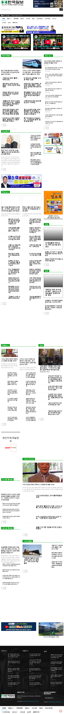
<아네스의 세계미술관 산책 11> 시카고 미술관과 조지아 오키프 (35, 138)
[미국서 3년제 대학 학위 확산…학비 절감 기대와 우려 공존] (25, 262)
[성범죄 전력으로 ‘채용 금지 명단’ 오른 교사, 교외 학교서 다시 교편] (22, 399)
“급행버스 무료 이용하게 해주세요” (14, 297)
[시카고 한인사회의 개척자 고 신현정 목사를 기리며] (9, 353)
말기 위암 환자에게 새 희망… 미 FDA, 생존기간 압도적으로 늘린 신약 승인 (10, 72)
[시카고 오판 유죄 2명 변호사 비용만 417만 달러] (3, 418)
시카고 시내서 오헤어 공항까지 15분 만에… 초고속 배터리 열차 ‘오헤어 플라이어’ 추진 (31, 72)
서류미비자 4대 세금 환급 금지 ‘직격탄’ (32, 101)
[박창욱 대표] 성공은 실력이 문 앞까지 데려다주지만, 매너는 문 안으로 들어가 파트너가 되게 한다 (11, 511)
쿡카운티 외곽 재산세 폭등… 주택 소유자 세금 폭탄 (11, 85)
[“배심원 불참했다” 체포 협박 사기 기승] (25, 298)
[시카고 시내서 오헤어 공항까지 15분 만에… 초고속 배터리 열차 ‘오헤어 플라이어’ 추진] (32, 64)
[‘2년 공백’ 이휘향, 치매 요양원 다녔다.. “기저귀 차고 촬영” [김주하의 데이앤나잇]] (50, 357)
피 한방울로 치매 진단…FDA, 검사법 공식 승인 (53, 244)
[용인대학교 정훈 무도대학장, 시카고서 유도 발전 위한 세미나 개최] (47, 555)
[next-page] (5, 125)
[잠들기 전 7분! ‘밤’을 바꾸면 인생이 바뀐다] (28, 528)
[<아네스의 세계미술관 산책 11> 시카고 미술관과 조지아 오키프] (25, 137)
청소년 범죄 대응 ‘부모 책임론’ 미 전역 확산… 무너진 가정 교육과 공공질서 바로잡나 (32, 112)
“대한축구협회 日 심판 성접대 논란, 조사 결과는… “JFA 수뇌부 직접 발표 (31, 560)
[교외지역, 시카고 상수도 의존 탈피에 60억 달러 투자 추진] (3, 391)
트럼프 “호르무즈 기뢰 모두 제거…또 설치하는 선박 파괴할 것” (35, 230)
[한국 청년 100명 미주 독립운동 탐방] (4, 255)
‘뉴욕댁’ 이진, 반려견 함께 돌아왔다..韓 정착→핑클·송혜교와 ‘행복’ (55, 396)
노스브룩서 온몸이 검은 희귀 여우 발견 (13, 400)
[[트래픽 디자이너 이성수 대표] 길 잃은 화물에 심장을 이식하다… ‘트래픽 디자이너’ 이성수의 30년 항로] (10, 487)
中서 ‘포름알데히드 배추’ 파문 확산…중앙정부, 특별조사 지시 (14, 271)
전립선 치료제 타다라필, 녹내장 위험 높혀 (54, 259)
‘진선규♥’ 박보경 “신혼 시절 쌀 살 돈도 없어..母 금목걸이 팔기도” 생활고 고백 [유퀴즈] (55, 379)
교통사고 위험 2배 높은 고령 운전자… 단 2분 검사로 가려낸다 (14, 247)
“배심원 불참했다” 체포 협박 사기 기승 (35, 298)
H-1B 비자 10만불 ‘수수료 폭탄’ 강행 (32, 79)
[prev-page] (2, 125)
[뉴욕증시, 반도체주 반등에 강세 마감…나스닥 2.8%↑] (47, 663)
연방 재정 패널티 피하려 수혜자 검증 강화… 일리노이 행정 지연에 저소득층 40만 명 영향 (10, 112)
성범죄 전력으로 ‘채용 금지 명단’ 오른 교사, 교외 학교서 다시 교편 (31, 401)
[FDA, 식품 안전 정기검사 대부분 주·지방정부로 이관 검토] (31, 200)
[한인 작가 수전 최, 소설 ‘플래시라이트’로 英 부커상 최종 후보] (10, 141)
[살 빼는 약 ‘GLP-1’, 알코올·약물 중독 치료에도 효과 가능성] (4, 262)
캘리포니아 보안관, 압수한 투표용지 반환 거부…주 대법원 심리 (14, 221)
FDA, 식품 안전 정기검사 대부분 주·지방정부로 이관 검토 (31, 209)
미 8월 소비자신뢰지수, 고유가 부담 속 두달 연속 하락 (14, 237)
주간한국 (5, 131)
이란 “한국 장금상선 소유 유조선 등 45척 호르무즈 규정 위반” (35, 280)
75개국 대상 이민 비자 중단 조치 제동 (35, 288)
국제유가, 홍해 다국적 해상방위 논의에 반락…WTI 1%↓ (57, 676)
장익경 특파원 (7, 528)
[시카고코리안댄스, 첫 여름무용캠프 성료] (28, 496)
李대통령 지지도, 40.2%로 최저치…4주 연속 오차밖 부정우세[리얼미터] (32, 94)
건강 (46, 224)
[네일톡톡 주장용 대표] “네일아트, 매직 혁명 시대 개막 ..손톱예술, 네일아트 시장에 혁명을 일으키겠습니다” (10, 549)
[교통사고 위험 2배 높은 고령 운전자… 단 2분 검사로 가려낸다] (4, 246)
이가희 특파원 (7, 479)
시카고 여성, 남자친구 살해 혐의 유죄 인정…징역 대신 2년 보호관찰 (31, 375)
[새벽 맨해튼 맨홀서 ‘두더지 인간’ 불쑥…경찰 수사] (4, 229)
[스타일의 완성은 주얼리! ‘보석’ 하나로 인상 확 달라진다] (25, 145)
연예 (41, 345)
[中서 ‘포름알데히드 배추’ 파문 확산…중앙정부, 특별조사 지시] (4, 271)
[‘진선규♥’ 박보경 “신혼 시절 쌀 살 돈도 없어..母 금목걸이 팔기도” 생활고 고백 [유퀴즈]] (42, 378)
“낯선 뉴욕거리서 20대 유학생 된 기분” (55, 404)
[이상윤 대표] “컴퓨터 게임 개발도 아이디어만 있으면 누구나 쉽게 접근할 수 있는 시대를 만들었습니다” (11, 577)
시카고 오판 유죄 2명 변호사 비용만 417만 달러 (13, 419)
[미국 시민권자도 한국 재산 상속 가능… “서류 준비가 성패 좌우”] (28, 517)
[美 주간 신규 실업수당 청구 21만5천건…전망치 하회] (47, 684)
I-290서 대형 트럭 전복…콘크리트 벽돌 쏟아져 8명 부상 (31, 384)
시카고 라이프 (29, 459)
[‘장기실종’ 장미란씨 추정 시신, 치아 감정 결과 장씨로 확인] (25, 220)
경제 (46, 271)
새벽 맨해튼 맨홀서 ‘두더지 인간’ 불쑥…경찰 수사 (14, 229)
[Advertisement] (32, 329)
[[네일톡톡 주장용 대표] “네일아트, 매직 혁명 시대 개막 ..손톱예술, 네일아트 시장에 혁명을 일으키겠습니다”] (10, 538)
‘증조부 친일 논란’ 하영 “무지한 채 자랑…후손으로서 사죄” (55, 412)
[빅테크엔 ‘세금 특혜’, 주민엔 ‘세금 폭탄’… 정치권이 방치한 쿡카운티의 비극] (22, 408)
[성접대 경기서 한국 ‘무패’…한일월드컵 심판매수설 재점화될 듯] (47, 564)
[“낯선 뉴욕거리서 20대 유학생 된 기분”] (42, 405)
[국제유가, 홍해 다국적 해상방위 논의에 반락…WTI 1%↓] (47, 676)
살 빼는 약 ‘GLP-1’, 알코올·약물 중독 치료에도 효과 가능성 (14, 263)
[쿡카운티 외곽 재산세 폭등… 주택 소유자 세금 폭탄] (3, 408)
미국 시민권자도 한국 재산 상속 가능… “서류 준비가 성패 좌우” (48, 517)
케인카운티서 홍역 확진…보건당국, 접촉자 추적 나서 (13, 383)
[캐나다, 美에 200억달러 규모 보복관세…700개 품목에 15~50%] (25, 238)
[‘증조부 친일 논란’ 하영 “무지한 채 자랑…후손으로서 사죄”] (42, 413)
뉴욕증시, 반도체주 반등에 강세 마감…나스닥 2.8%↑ (53, 301)
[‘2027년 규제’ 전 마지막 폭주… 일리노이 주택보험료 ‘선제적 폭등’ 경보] (53, 280)
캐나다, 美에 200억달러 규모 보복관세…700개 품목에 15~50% (35, 238)
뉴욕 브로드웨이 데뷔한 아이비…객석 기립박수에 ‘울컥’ (55, 387)
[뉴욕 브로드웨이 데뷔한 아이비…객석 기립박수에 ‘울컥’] (42, 388)
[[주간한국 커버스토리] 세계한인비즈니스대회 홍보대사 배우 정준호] (25, 161)
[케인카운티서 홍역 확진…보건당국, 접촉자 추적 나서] (3, 382)
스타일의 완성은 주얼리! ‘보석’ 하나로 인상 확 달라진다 (36, 146)
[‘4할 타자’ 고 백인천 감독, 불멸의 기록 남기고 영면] (47, 547)
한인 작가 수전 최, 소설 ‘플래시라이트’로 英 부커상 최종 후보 (10, 152)
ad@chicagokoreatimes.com (55, 702)
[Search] (61, 9)
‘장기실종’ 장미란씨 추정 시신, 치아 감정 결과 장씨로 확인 (35, 221)
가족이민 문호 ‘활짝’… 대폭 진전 (10, 79)
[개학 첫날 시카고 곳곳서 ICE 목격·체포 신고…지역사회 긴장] (22, 391)
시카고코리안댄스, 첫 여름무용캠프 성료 (49, 496)
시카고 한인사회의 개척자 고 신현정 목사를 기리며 (38, 484)
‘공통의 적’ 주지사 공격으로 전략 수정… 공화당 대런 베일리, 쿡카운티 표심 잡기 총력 (11, 103)
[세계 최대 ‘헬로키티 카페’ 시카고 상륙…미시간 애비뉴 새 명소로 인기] (28, 507)
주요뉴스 (5, 192)
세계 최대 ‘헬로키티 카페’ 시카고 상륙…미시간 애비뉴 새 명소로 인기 (49, 507)
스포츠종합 (28, 541)
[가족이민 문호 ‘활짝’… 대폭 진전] (25, 246)
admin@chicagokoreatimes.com (31, 701)
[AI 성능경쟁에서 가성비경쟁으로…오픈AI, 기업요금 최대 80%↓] (47, 669)
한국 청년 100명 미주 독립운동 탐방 (14, 255)
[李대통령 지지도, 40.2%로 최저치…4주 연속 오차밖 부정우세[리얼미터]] (4, 288)
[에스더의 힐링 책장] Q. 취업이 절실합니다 (35, 154)
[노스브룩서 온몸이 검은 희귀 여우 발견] (3, 399)
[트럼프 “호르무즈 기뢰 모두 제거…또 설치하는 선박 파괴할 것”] (25, 229)
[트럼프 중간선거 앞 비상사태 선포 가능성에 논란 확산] (4, 279)
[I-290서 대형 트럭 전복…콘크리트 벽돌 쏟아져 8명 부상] (22, 382)
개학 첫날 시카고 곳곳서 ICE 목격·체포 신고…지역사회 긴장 (31, 392)
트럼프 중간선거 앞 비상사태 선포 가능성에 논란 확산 (10, 93)
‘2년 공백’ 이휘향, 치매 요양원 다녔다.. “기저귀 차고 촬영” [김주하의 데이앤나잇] (50, 368)
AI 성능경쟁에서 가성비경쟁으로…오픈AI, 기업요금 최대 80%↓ (53, 307)
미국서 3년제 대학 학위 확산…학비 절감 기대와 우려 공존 (35, 263)
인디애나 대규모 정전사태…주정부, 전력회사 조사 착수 (13, 375)
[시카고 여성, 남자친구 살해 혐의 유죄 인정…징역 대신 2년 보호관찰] (22, 374)
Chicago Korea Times (44, 371)
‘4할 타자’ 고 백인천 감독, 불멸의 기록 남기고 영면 (57, 547)
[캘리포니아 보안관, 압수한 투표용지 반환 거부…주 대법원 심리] (4, 220)
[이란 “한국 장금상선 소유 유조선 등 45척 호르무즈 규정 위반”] (25, 279)
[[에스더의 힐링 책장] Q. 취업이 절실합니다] (25, 154)
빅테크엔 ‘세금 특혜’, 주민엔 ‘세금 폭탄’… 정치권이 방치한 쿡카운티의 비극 (32, 86)
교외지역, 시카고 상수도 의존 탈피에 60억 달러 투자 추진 (13, 392)
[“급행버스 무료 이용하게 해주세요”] (4, 298)
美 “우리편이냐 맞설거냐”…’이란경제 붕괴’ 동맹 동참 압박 (32, 119)
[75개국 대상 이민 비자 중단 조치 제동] (25, 288)
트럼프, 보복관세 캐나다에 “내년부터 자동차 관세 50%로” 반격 (35, 271)
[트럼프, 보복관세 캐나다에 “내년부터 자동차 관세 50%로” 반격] (25, 271)
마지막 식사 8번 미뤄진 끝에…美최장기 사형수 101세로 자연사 (11, 119)
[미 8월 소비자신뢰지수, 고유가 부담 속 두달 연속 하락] (4, 238)
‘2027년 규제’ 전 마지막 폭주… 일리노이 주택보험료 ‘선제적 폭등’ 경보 (53, 292)
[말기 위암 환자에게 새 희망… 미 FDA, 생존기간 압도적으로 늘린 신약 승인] (10, 64)
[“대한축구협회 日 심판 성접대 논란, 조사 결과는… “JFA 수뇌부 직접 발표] (32, 551)
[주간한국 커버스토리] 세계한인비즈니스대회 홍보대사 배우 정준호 (36, 162)
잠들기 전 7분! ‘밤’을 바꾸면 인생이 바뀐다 (49, 528)
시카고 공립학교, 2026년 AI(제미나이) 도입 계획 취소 (31, 419)
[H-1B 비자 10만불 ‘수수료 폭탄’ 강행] (25, 255)
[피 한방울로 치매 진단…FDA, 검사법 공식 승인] (53, 234)
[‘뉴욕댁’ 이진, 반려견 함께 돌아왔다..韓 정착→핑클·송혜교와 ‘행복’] (42, 397)
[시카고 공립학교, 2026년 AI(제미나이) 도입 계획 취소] (22, 418)
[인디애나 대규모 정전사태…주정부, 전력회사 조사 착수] (3, 374)
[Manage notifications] (60, 711)
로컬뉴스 (5, 345)
